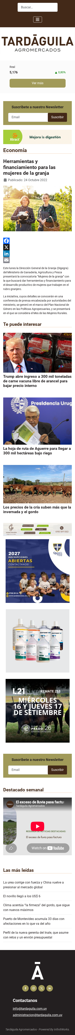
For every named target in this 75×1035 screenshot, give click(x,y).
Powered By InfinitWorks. (54, 1029)
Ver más (37, 83)
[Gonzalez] (37, 529)
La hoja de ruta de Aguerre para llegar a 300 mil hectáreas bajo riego (37, 450)
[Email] (37, 260)
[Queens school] (38, 574)
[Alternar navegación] (37, 19)
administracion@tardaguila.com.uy (37, 1015)
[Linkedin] (49, 988)
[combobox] (38, 7)
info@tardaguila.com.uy (30, 1009)
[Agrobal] (37, 137)
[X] (37, 247)
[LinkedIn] (37, 253)
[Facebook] (37, 241)
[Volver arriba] (68, 1027)
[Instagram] (33, 988)
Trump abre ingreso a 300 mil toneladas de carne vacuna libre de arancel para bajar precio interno (37, 381)
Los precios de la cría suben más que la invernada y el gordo (37, 509)
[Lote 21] (38, 714)
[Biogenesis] (37, 644)
